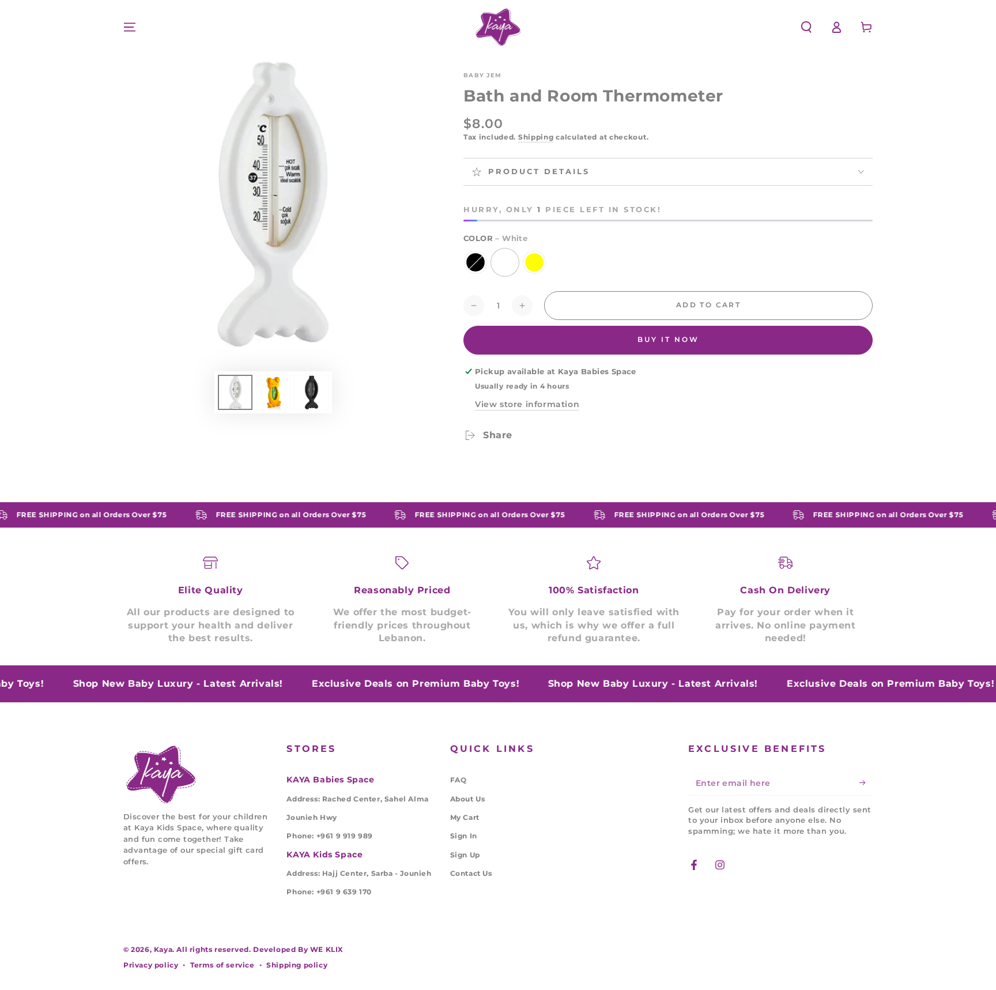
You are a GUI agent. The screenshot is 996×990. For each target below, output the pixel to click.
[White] (505, 262)
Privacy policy (150, 965)
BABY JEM (482, 75)
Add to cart (708, 304)
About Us (467, 799)
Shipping (536, 137)
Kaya (163, 949)
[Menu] (130, 27)
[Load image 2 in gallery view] (273, 392)
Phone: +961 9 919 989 (329, 835)
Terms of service (222, 965)
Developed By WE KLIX (298, 949)
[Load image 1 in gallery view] (235, 392)
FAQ (458, 780)
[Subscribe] (866, 782)
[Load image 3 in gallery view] (311, 392)
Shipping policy (296, 965)
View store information (527, 404)
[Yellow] (534, 262)
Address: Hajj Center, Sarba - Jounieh (358, 873)
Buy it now (668, 339)
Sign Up (465, 854)
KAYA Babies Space (330, 779)
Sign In (463, 835)
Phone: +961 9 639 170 (329, 891)
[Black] (475, 262)
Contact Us (471, 873)
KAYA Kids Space (324, 854)
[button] (806, 27)
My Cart (465, 817)
